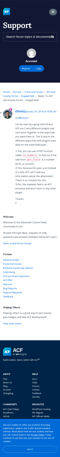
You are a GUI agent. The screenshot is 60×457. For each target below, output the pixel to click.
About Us (7, 382)
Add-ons (7, 284)
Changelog (8, 393)
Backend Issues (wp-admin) (18, 268)
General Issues (11, 259)
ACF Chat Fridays (11, 409)
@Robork (23, 117)
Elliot (19, 111)
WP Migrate (37, 412)
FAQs (34, 382)
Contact (36, 389)
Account (7, 389)
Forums (17, 92)
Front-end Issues (34, 92)
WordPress (8, 412)
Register (26, 68)
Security (36, 396)
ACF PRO (7, 280)
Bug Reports (10, 288)
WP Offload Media (41, 416)
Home (6, 92)
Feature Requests (12, 292)
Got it (30, 449)
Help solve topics (12, 323)
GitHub (6, 416)
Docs (34, 379)
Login (38, 68)
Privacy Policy (37, 434)
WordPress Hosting (41, 409)
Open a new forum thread (17, 243)
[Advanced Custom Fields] (6, 12)
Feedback (8, 296)
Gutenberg (9, 272)
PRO (5, 379)
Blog (5, 386)
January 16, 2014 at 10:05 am (40, 111)
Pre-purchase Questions (16, 276)
